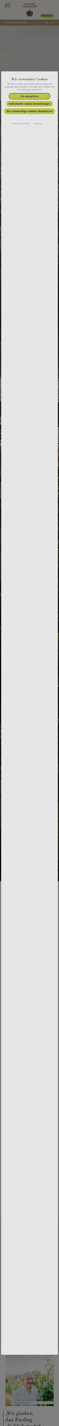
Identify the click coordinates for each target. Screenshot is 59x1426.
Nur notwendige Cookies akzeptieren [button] (29, 111)
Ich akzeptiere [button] (29, 96)
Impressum (38, 123)
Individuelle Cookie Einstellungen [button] (29, 103)
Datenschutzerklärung (20, 123)
